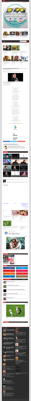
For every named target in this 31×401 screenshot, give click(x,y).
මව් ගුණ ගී (25, 71)
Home (15, 203)
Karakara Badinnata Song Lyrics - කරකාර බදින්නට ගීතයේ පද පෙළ (10, 339)
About (21, 399)
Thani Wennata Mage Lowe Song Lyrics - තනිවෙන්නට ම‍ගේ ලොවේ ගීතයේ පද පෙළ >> (24, 205)
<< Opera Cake (5, 203)
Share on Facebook (7, 141)
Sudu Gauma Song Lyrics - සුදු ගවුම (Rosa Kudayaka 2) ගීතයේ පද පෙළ (10, 343)
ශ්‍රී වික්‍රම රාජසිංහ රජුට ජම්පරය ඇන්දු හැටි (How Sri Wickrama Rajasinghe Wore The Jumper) (8, 374)
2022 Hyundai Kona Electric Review (8, 387)
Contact (23, 399)
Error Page (26, 399)
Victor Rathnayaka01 (22, 71)
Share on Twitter (14, 141)
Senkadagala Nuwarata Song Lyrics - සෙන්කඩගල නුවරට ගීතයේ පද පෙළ (10, 348)
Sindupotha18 (18, 71)
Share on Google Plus (22, 141)
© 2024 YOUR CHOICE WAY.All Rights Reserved (15, 399)
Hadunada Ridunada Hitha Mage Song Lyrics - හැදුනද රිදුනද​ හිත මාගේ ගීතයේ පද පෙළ (10, 334)
